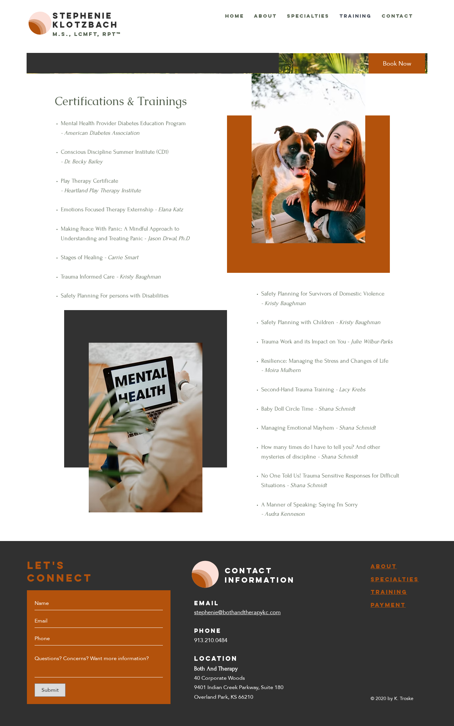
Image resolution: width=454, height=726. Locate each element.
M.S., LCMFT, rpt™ (87, 34)
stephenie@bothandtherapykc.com (237, 612)
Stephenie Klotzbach (85, 20)
